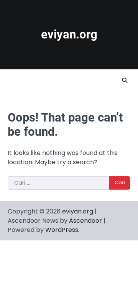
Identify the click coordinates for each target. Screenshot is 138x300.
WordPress (61, 229)
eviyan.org (69, 34)
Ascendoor (85, 220)
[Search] (124, 80)
